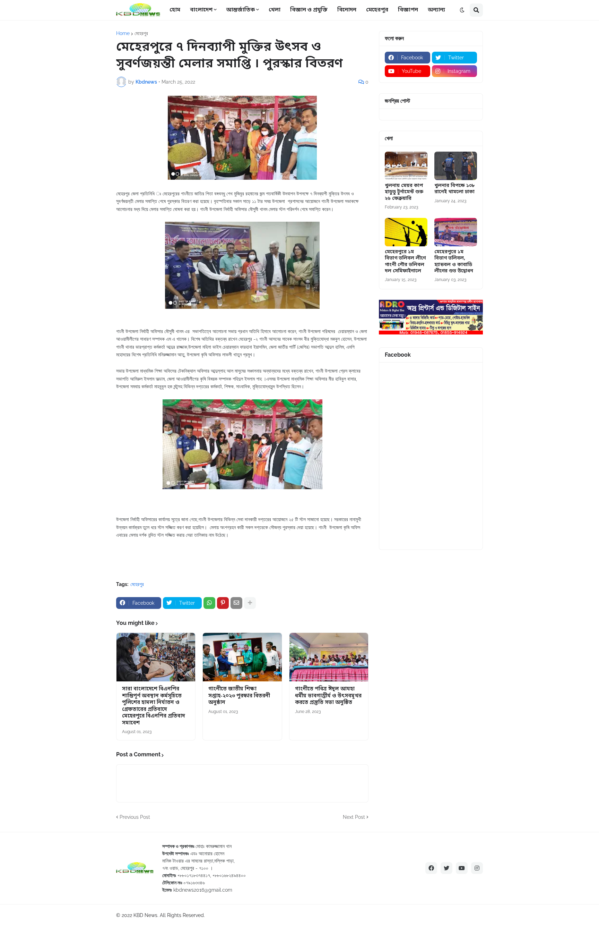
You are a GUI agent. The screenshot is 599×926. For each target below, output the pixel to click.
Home (123, 33)
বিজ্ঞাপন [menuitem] (408, 10)
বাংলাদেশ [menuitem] (201, 10)
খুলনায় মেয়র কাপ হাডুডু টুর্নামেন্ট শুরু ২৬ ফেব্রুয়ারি (404, 192)
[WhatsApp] (209, 603)
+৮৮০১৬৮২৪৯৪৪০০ (229, 875)
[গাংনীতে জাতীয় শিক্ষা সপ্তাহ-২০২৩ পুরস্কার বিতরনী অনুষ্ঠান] (242, 657)
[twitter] (446, 868)
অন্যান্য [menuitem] (436, 10)
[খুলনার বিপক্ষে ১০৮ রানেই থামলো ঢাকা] (455, 166)
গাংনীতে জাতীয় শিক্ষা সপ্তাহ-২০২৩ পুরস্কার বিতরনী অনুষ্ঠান (239, 696)
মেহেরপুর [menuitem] (377, 10)
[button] (462, 10)
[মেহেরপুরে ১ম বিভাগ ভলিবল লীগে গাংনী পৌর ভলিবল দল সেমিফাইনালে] (406, 232)
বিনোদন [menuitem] (346, 10)
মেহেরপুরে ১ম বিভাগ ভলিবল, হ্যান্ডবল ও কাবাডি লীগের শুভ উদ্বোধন (453, 261)
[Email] (236, 603)
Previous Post (135, 817)
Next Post (354, 817)
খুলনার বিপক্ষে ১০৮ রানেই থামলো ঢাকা (454, 189)
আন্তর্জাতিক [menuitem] (240, 10)
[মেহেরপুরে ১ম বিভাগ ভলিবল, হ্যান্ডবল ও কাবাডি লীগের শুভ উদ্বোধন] (455, 232)
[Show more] (250, 603)
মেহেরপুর (141, 33)
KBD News (145, 915)
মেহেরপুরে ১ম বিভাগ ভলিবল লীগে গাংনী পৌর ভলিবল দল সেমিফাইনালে (405, 261)
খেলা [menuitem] (274, 10)
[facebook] (431, 868)
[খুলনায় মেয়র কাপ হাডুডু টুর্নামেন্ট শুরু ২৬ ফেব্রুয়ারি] (406, 166)
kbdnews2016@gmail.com (202, 890)
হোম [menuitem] (175, 10)
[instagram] (477, 868)
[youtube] (462, 868)
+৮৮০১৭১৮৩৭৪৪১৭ (193, 875)
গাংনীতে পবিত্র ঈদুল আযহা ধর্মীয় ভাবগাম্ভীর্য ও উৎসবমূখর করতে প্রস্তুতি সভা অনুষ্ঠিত (328, 696)
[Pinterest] (223, 603)
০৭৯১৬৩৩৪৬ (194, 882)
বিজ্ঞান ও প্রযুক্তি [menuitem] (309, 10)
